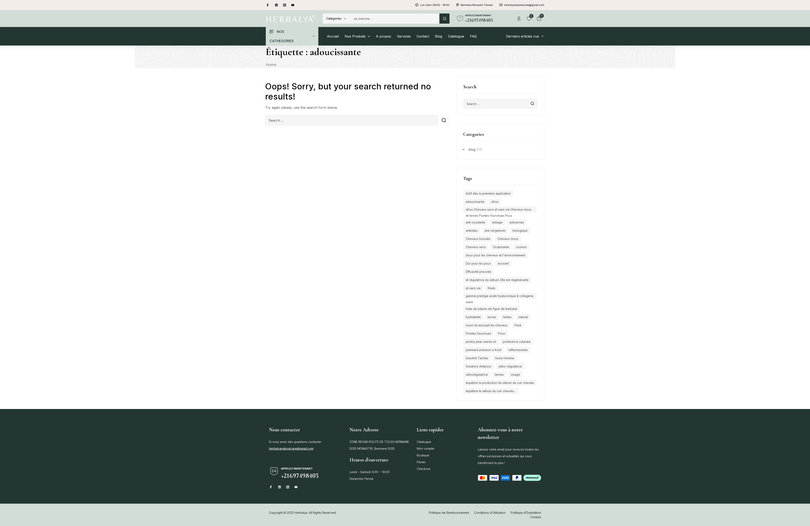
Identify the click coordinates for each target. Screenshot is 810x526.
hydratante (473, 317)
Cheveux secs (476, 247)
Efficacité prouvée (478, 271)
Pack (517, 325)
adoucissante (475, 201)
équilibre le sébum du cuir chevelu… (491, 391)
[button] (336, 18)
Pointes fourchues (478, 333)
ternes (499, 374)
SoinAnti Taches (477, 358)
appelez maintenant (478, 15)
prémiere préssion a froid (483, 350)
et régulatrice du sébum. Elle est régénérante (497, 280)
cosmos (521, 247)
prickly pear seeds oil (481, 341)
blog (471, 149)
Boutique (423, 455)
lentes (507, 317)
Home (271, 64)
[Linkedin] (276, 5)
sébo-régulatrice (510, 366)
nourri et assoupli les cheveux (487, 325)
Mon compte (425, 448)
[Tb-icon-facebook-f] (268, 5)
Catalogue (424, 442)
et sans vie (473, 288)
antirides (472, 230)
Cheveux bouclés (478, 239)
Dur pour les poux (478, 263)
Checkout (423, 469)
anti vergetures (495, 230)
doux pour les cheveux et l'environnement (495, 255)
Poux (501, 333)
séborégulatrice (477, 374)
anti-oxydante (475, 222)
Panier (421, 462)
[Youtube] (292, 5)
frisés (491, 288)
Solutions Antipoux (478, 366)
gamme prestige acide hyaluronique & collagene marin (499, 296)
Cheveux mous (507, 239)
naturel (523, 317)
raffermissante (518, 350)
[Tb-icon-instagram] (284, 5)
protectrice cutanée (517, 341)
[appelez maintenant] (460, 19)
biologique (520, 230)
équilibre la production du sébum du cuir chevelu (500, 383)
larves (492, 317)
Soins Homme (504, 358)
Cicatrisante (501, 247)
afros (494, 201)
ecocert (503, 263)
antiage (497, 222)
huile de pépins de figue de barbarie (491, 309)
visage (515, 374)
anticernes (516, 222)
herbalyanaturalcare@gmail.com (291, 448)
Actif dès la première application (488, 193)
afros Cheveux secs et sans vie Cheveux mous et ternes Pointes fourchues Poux (498, 210)
